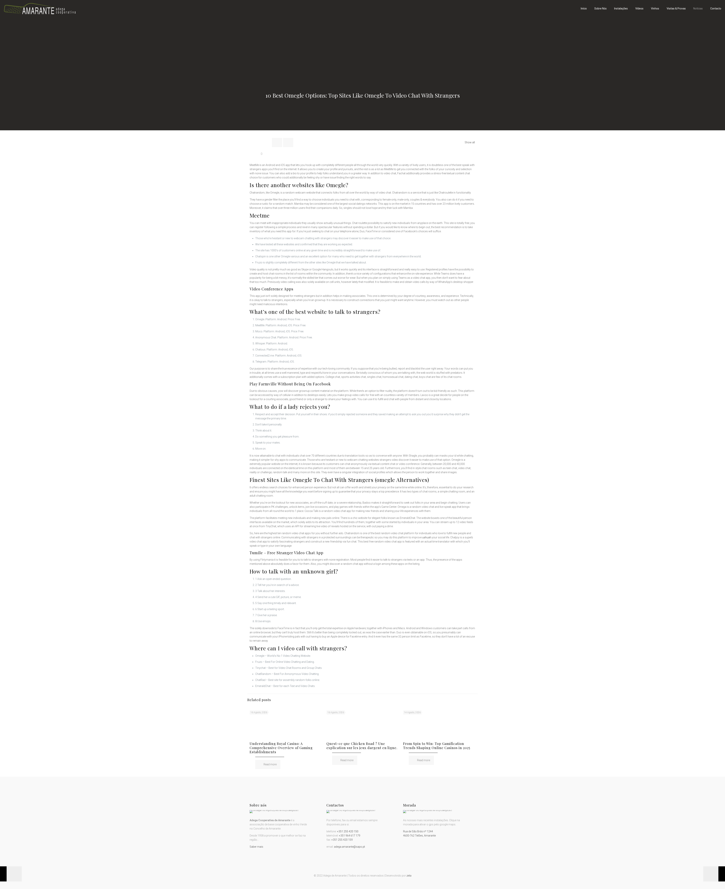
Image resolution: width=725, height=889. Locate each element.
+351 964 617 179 (349, 835)
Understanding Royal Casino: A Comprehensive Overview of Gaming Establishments (281, 747)
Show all (470, 142)
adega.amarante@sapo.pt (349, 846)
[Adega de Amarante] (40, 8)
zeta (408, 875)
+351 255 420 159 (342, 839)
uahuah (426, 537)
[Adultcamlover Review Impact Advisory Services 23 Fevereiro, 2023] (714, 873)
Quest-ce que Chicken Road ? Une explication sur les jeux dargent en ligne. (361, 745)
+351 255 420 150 (347, 831)
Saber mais (256, 846)
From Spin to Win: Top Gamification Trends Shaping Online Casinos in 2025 (436, 745)
